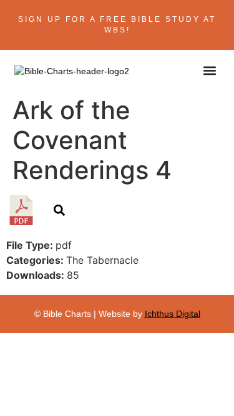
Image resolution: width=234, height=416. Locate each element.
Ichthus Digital (172, 314)
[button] (210, 70)
